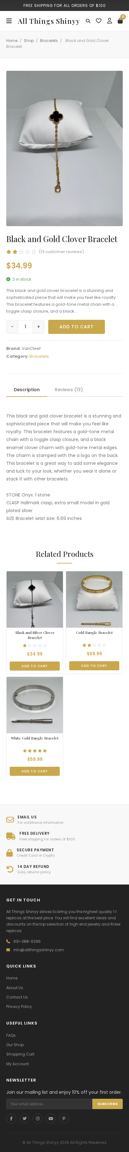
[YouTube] (51, 1118)
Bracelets (49, 40)
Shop (29, 40)
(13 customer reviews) (61, 252)
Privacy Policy (19, 1006)
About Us (14, 987)
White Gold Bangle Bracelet (35, 738)
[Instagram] (38, 1118)
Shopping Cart (20, 1054)
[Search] (88, 21)
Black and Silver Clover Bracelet (34, 635)
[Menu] (9, 21)
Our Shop (15, 1044)
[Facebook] (11, 1118)
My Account (17, 1063)
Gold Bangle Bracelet (94, 632)
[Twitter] (24, 1118)
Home (12, 40)
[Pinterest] (64, 1118)
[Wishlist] (98, 21)
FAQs (11, 1035)
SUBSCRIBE (107, 1103)
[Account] (109, 21)
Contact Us (17, 997)
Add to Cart (76, 327)
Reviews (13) (69, 390)
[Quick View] (29, 623)
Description (27, 390)
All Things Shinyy (49, 21)
